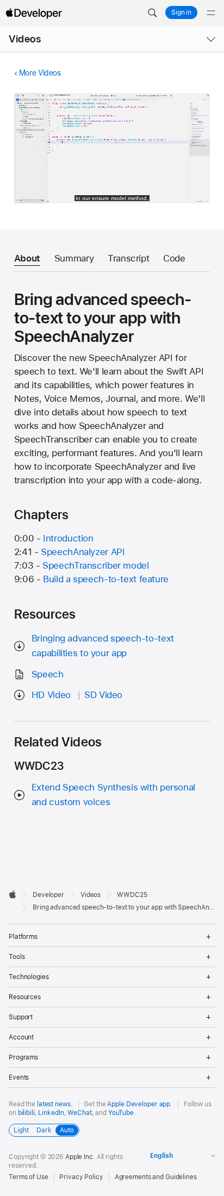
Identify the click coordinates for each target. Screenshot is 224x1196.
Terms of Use (28, 1177)
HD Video (51, 694)
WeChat (79, 1113)
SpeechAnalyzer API (83, 551)
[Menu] (211, 13)
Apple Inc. (80, 1157)
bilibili (26, 1113)
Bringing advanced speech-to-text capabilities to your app (103, 645)
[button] (152, 13)
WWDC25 (132, 895)
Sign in (181, 12)
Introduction (68, 538)
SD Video (103, 694)
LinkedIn (51, 1113)
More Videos (40, 72)
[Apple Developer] (33, 13)
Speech (48, 674)
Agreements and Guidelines (156, 1177)
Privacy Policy (81, 1177)
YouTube (121, 1113)
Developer (48, 895)
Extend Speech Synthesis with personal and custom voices (113, 794)
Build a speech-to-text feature (106, 579)
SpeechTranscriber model (95, 565)
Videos (25, 39)
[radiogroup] (44, 1130)
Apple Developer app (138, 1104)
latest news (54, 1104)
